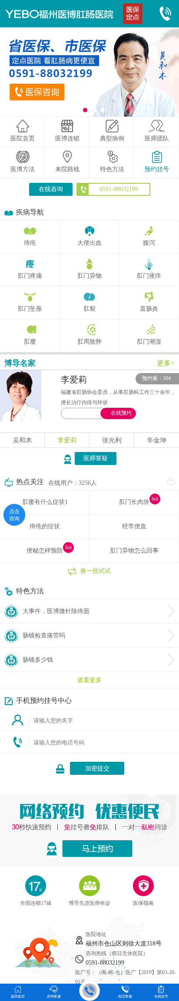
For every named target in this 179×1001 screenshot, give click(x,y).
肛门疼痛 (30, 276)
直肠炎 (149, 309)
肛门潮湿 (149, 341)
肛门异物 (89, 276)
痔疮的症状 (45, 526)
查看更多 (89, 680)
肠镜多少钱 (38, 659)
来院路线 (67, 169)
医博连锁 (67, 138)
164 (167, 378)
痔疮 (30, 243)
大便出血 (89, 243)
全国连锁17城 (35, 903)
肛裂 (89, 309)
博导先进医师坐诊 (89, 903)
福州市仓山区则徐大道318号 (124, 943)
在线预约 (121, 413)
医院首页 (22, 138)
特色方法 (112, 169)
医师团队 (157, 138)
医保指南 (143, 903)
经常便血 (134, 526)
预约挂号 (157, 169)
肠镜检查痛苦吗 (44, 635)
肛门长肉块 (134, 502)
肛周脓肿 (89, 341)
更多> (166, 363)
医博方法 (22, 169)
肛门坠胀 (30, 309)
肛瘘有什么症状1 (45, 502)
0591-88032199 (105, 962)
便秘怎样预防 (45, 550)
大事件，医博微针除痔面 (56, 611)
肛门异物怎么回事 (134, 550)
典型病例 (112, 138)
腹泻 (149, 243)
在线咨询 (51, 189)
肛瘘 (30, 341)
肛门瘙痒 (149, 276)
